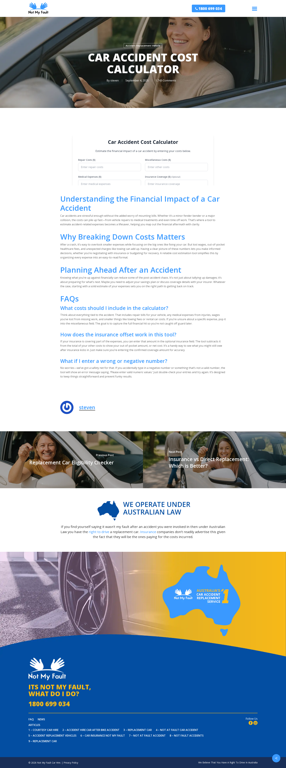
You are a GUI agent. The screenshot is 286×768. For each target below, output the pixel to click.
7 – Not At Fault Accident (147, 735)
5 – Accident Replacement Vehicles (52, 735)
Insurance (148, 531)
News (41, 719)
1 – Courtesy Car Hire (43, 730)
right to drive (99, 531)
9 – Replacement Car (42, 741)
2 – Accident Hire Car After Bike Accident (90, 730)
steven (114, 80)
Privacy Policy (71, 762)
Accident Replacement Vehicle (143, 45)
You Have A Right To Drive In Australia (237, 762)
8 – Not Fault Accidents (187, 735)
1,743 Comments (165, 80)
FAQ (31, 719)
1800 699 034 (210, 8)
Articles (34, 725)
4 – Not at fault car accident (177, 730)
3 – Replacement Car (137, 730)
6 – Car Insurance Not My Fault (102, 735)
